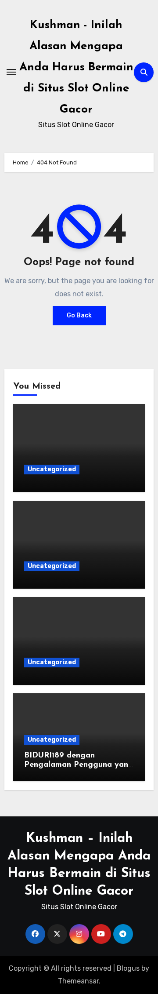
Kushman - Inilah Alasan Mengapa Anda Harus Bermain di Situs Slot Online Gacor (76, 67)
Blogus (128, 968)
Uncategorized (52, 469)
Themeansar (78, 981)
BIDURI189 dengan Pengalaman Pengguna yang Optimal (78, 765)
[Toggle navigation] (11, 72)
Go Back (79, 315)
